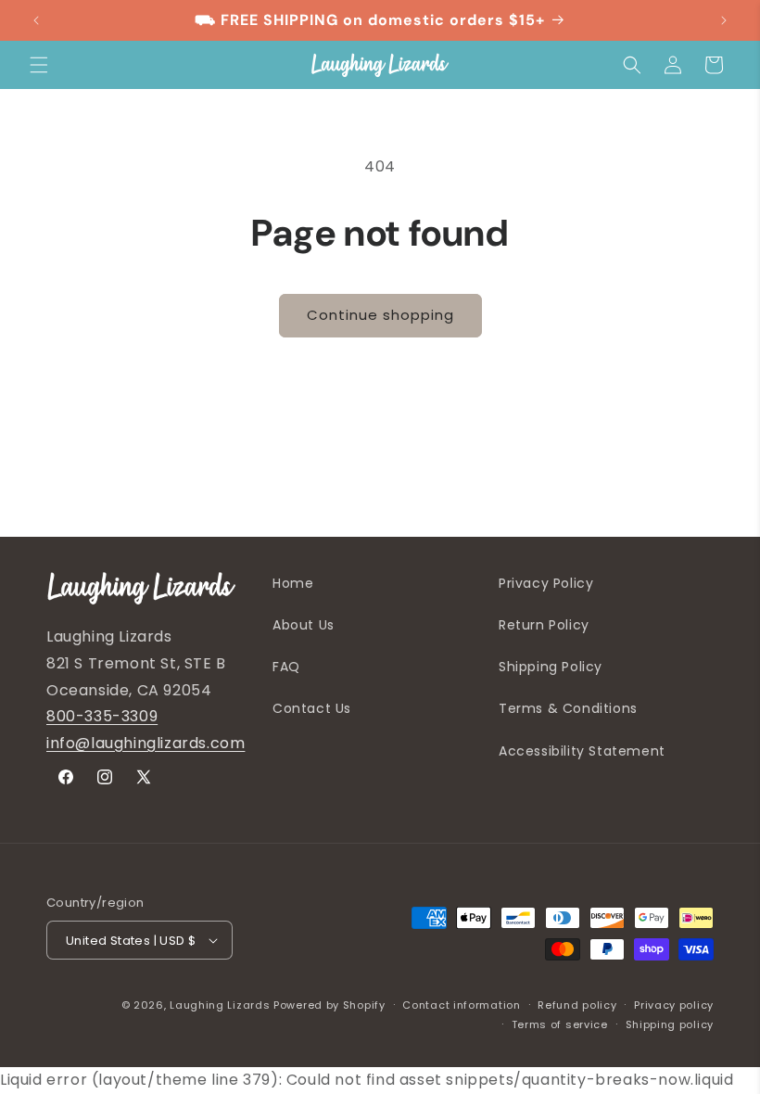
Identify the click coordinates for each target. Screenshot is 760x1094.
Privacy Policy (546, 583)
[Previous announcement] (36, 20)
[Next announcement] (723, 20)
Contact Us (311, 708)
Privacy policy (674, 1005)
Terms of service (560, 1024)
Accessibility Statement (582, 751)
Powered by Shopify (329, 1005)
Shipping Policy (550, 666)
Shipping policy (670, 1024)
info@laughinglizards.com (145, 743)
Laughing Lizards (220, 1005)
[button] (39, 65)
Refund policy (577, 1005)
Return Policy (544, 625)
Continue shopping (380, 314)
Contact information (461, 1005)
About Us (303, 625)
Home (292, 583)
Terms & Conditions (568, 708)
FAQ (286, 666)
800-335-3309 (102, 716)
